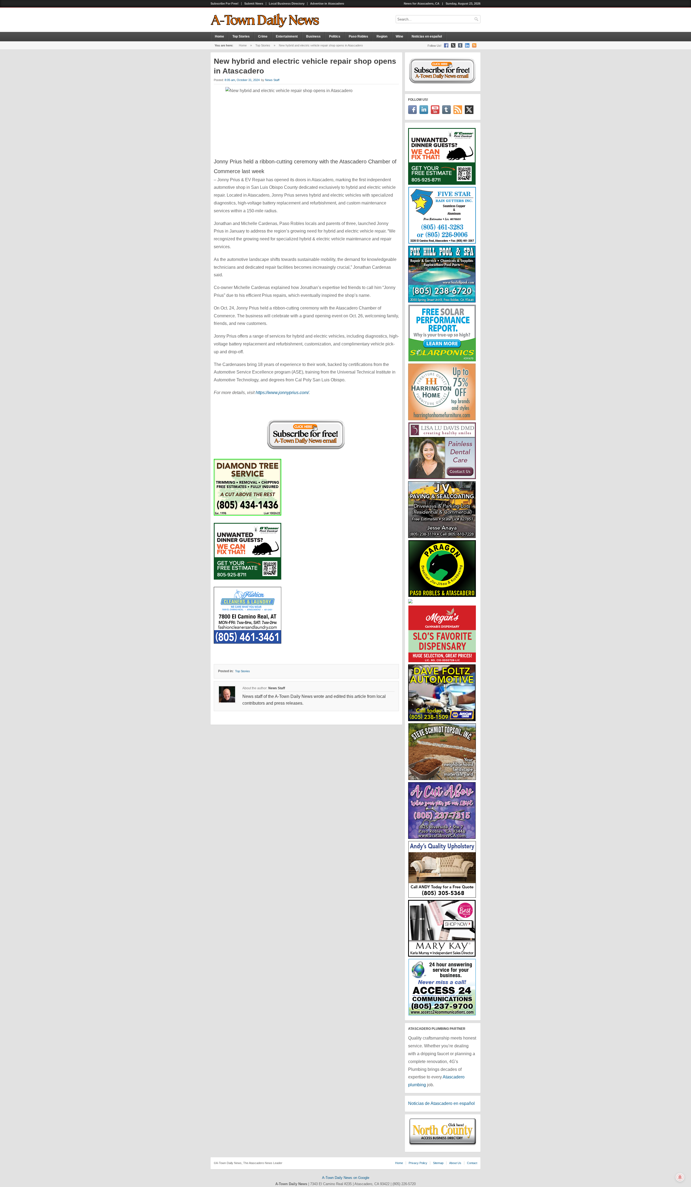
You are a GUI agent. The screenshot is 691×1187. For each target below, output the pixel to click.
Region (382, 36)
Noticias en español (427, 36)
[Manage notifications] (680, 1177)
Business (313, 36)
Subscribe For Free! (225, 3)
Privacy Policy (418, 1163)
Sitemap (438, 1163)
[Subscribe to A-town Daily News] (306, 450)
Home (219, 36)
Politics (334, 36)
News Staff (272, 80)
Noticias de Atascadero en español (441, 1103)
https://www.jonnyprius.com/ (282, 392)
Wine (399, 36)
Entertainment (287, 36)
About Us (455, 1163)
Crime (262, 36)
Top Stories (241, 36)
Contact (472, 1163)
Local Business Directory (286, 3)
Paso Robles (358, 36)
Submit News (253, 3)
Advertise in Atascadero (327, 3)
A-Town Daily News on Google (345, 1178)
